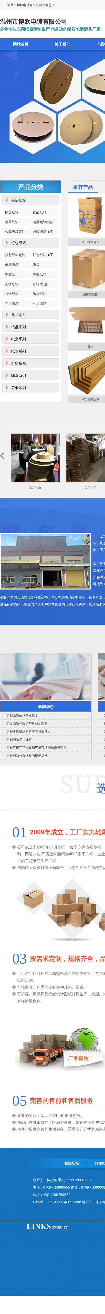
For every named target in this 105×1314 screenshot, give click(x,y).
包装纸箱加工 (43, 231)
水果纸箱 (12, 221)
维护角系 (18, 363)
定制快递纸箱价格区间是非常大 (28, 731)
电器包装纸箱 (43, 221)
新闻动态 (46, 706)
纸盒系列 (18, 338)
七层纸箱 (39, 303)
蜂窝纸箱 (39, 274)
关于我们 (62, 44)
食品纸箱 (39, 212)
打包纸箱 (18, 242)
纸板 (36, 264)
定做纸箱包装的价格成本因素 (27, 723)
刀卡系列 (18, 387)
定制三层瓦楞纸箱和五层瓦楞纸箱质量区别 (36, 747)
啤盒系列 (18, 375)
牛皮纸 (10, 274)
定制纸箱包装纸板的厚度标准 (27, 755)
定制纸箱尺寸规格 (19, 739)
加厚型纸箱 (90, 294)
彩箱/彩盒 (40, 284)
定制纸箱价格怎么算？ (22, 715)
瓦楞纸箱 (12, 284)
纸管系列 (18, 351)
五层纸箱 (12, 303)
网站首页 (21, 44)
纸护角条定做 (90, 399)
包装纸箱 (18, 200)
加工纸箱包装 (90, 242)
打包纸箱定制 (15, 254)
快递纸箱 (12, 212)
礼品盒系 (18, 314)
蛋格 (90, 347)
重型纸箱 (12, 264)
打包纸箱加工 (43, 254)
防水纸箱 (39, 293)
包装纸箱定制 (15, 231)
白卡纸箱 (12, 293)
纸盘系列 (18, 326)
